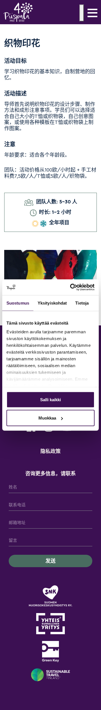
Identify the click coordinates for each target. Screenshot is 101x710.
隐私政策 (50, 451)
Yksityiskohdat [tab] (52, 302)
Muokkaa (47, 418)
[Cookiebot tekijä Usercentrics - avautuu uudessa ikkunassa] (71, 287)
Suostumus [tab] (17, 302)
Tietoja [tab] (82, 302)
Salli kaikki (50, 399)
